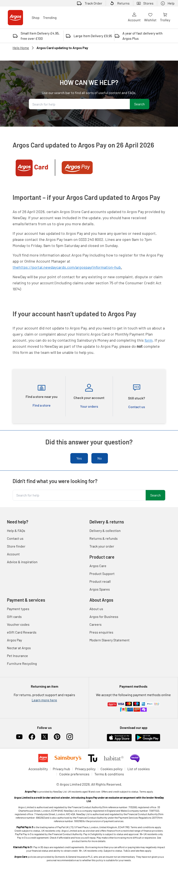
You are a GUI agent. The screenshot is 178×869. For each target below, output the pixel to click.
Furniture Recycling (22, 663)
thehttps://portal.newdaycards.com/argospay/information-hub (67, 267)
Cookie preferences (74, 774)
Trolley (165, 20)
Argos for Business (103, 616)
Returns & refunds (103, 538)
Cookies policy (111, 769)
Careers (95, 624)
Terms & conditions (109, 774)
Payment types (18, 609)
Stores (148, 3)
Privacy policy (85, 769)
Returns (123, 3)
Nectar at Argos (19, 648)
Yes (79, 458)
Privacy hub (61, 769)
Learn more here (44, 700)
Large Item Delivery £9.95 (93, 36)
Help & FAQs (16, 530)
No (99, 458)
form (149, 340)
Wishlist (150, 20)
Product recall (100, 581)
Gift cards (14, 616)
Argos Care (97, 566)
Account (134, 20)
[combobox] (79, 104)
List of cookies (138, 769)
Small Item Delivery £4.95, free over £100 (40, 35)
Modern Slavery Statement (109, 640)
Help (171, 3)
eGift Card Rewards (21, 632)
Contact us (136, 407)
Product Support (102, 573)
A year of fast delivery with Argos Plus (142, 35)
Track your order (101, 546)
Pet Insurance (17, 656)
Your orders (89, 406)
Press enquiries (101, 632)
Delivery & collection (105, 530)
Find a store (42, 405)
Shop (36, 17)
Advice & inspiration (22, 562)
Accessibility (38, 769)
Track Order (93, 3)
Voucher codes (18, 624)
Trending (50, 17)
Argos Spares (99, 589)
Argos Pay (14, 640)
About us (96, 609)
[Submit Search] (139, 104)
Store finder (16, 546)
